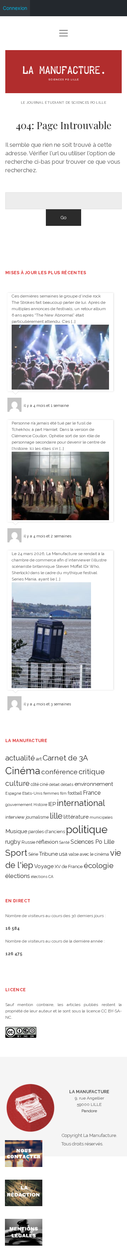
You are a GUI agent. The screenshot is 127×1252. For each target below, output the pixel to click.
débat (54, 784)
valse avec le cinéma (88, 854)
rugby (12, 841)
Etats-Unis (32, 793)
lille (56, 815)
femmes (51, 793)
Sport (16, 853)
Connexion (15, 8)
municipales (101, 817)
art (39, 759)
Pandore (89, 1110)
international (81, 803)
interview (15, 817)
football (75, 793)
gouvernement (18, 804)
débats (67, 784)
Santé (64, 842)
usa (63, 854)
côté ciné (39, 784)
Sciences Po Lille (92, 841)
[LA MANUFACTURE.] (63, 90)
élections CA (42, 876)
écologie (99, 865)
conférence (59, 772)
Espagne (13, 793)
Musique (16, 831)
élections (17, 875)
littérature (76, 816)
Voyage (44, 866)
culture (17, 783)
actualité (20, 757)
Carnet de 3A (65, 757)
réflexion (47, 841)
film (63, 793)
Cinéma (22, 770)
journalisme (37, 817)
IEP (52, 804)
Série (33, 854)
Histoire (40, 804)
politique (87, 829)
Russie (28, 842)
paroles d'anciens (46, 831)
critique (92, 771)
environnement (93, 784)
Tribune (48, 854)
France (92, 792)
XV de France (69, 866)
